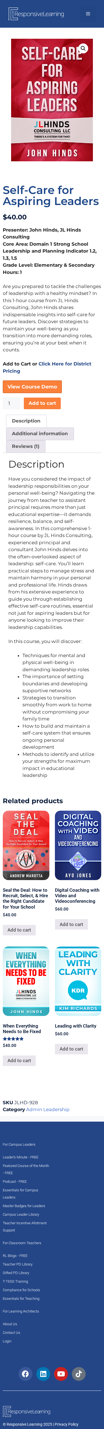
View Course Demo (32, 387)
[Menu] (88, 14)
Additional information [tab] (40, 433)
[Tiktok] (79, 1374)
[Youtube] (61, 1374)
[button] (83, 48)
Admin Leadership (48, 1109)
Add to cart (42, 403)
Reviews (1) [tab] (25, 446)
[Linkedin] (43, 1374)
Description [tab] (26, 421)
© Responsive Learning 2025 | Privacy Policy (40, 1424)
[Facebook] (25, 1374)
